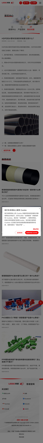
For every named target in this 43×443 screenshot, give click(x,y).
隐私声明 (36, 229)
